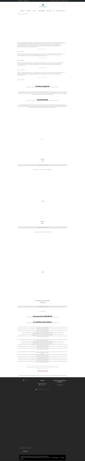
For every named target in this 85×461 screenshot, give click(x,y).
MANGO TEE (42, 159)
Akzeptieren (62, 457)
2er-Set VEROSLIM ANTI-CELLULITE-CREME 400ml (42, 300)
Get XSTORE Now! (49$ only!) (42, 370)
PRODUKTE (28, 10)
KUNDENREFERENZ (41, 10)
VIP (54, 10)
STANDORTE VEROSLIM (61, 10)
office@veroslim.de (42, 383)
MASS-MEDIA (49, 10)
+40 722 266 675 (43, 384)
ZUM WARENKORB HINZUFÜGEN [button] (43, 227)
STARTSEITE (22, 10)
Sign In (64, 5)
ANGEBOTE (34, 10)
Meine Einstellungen (55, 457)
